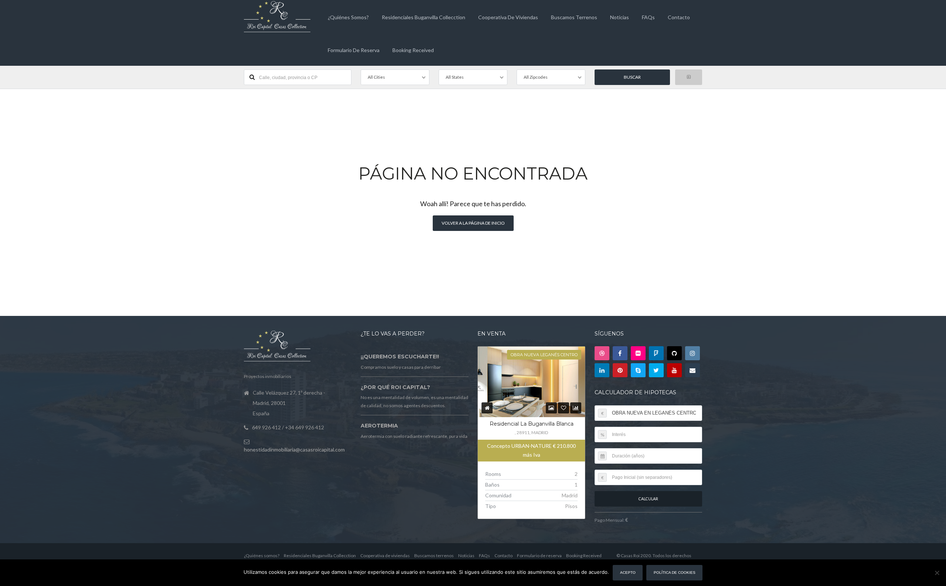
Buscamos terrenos (574, 17)
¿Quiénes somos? (348, 17)
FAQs (648, 17)
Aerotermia (379, 425)
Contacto (679, 17)
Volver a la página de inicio (473, 223)
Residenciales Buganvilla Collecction (423, 17)
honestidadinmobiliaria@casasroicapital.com (294, 449)
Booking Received (413, 50)
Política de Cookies (674, 572)
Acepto (628, 572)
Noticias (619, 17)
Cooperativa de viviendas (508, 17)
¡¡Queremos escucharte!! (400, 356)
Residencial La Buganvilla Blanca (532, 423)
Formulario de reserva (354, 50)
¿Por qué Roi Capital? (395, 387)
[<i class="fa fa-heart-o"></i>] (563, 408)
